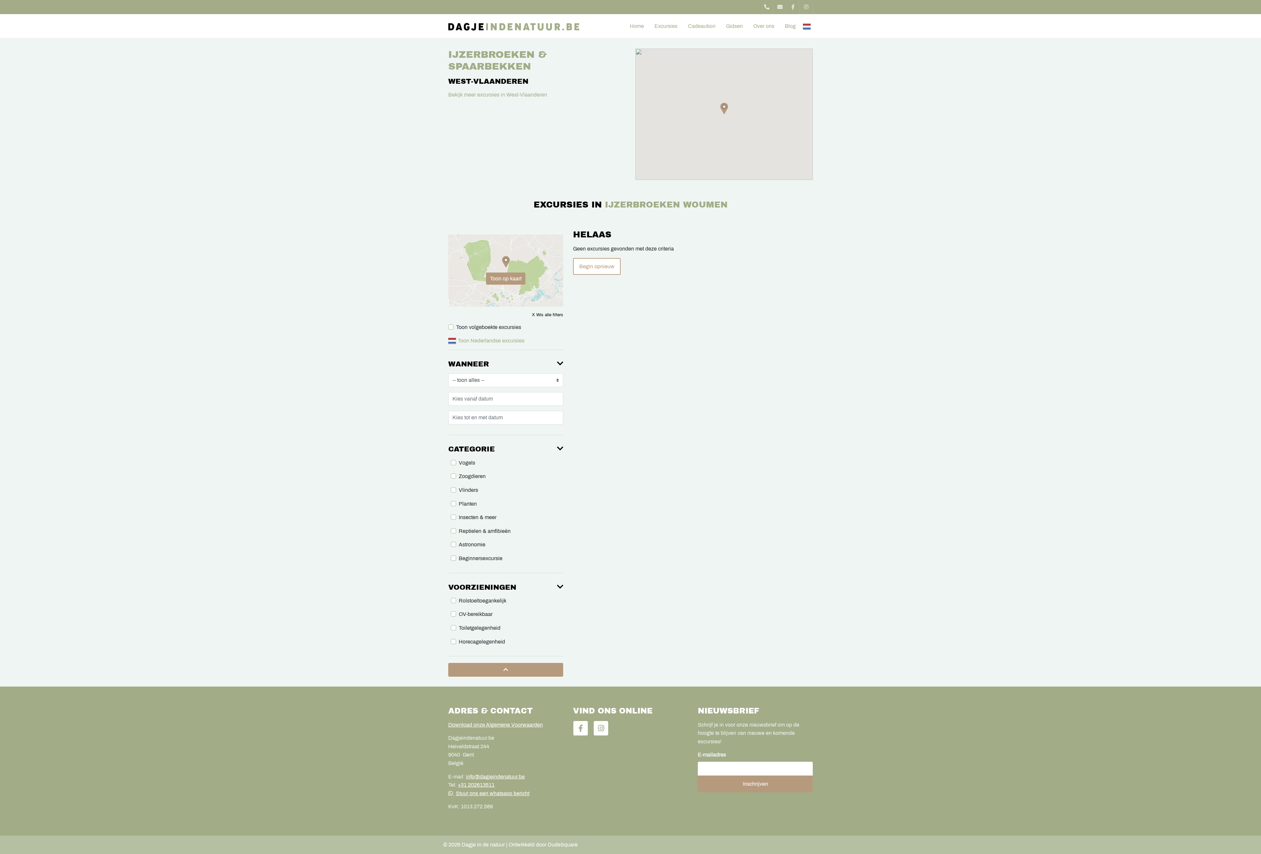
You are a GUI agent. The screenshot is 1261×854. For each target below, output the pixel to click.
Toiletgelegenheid (479, 628)
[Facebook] (793, 7)
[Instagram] (806, 7)
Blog (790, 26)
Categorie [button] (471, 449)
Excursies (665, 26)
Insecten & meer (478, 517)
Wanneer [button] (468, 364)
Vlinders (468, 490)
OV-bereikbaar (476, 614)
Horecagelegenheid (482, 642)
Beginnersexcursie (480, 558)
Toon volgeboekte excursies (488, 327)
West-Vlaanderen (488, 81)
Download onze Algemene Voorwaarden (495, 725)
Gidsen (734, 26)
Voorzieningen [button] (482, 587)
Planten (468, 504)
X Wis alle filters (547, 315)
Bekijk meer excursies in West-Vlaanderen (497, 95)
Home (637, 26)
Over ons (763, 26)
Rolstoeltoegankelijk (482, 600)
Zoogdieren (472, 476)
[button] (724, 108)
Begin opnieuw (596, 266)
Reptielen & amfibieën (485, 531)
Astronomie (472, 544)
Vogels (467, 463)
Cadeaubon (702, 26)
